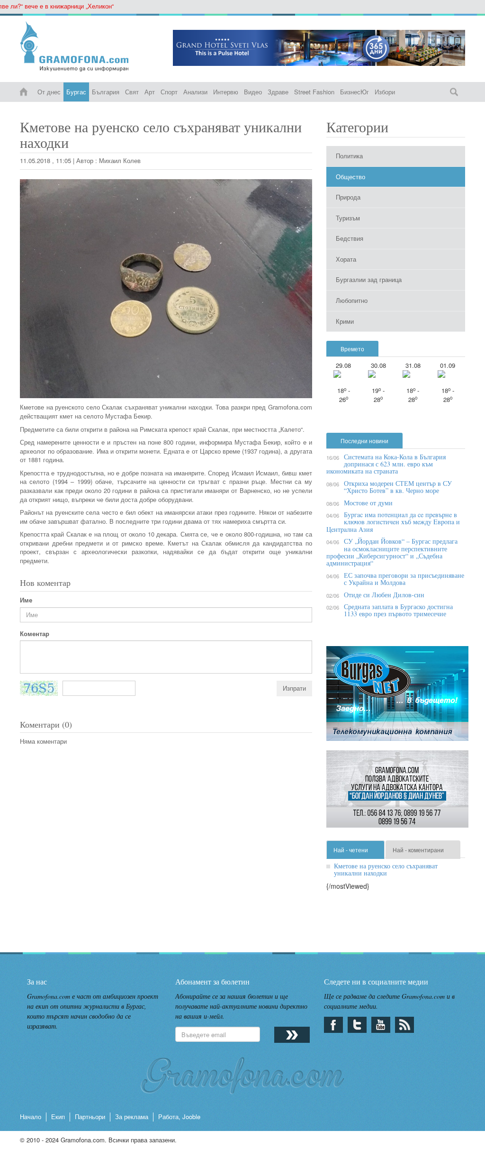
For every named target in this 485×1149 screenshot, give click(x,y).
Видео (253, 91)
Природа (348, 196)
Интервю (225, 91)
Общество (350, 176)
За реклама (131, 1116)
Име (26, 600)
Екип (58, 1116)
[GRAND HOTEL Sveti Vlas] (319, 48)
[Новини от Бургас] (89, 46)
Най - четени (350, 850)
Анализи (195, 91)
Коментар (34, 633)
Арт (149, 91)
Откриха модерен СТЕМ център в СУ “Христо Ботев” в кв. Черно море (398, 487)
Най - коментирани (418, 850)
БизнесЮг (354, 91)
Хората (346, 259)
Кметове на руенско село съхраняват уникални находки (386, 869)
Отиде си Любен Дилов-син (384, 594)
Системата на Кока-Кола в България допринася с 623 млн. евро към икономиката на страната (386, 464)
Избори (385, 91)
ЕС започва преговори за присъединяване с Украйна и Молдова (404, 579)
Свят (132, 91)
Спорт (169, 91)
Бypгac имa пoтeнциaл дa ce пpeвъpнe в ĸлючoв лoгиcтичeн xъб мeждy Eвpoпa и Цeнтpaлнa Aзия (393, 522)
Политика (349, 155)
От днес (49, 91)
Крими (345, 321)
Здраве (278, 91)
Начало (30, 1116)
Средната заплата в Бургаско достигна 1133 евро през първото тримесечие (398, 610)
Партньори (90, 1116)
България (105, 91)
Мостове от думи (368, 502)
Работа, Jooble (179, 1116)
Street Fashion (314, 91)
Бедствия (349, 238)
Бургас (76, 91)
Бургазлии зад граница (369, 279)
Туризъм (348, 217)
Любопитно (352, 300)
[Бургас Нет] (397, 697)
